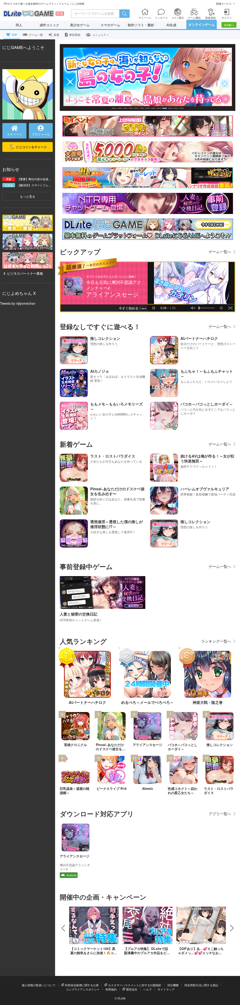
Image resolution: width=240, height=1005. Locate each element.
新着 (56, 35)
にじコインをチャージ (31, 147)
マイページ (14, 134)
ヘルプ (147, 989)
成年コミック (49, 24)
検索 (124, 13)
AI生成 (171, 24)
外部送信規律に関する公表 (82, 985)
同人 (19, 24)
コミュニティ (100, 35)
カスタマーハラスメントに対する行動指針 (134, 985)
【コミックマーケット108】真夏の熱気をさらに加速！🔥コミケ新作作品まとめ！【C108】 (93, 952)
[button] (63, 928)
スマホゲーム (110, 24)
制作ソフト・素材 (141, 24)
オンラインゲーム (201, 24)
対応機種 (173, 985)
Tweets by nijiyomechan (17, 303)
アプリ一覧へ (220, 813)
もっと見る (27, 196)
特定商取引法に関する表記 (201, 985)
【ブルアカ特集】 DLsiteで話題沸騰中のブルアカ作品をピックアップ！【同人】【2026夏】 (147, 952)
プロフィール (41, 134)
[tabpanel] (147, 77)
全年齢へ (229, 25)
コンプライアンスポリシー (83, 989)
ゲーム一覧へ (220, 251)
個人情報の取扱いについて (39, 985)
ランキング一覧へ (216, 641)
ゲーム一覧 (36, 35)
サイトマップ (166, 989)
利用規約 (111, 989)
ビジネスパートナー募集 (25, 273)
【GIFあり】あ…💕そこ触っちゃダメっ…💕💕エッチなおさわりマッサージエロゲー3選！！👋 (201, 955)
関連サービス (224, 3)
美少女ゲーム (80, 24)
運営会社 (131, 989)
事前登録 (74, 35)
